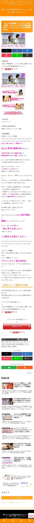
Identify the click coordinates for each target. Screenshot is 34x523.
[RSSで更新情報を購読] (25, 367)
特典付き (5, 346)
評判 (11, 346)
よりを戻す (13, 341)
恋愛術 (25, 339)
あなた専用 (5, 341)
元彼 (10, 344)
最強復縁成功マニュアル (23, 344)
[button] (27, 55)
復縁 (21, 339)
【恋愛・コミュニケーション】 (10, 339)
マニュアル (20, 341)
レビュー (28, 341)
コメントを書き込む (17, 497)
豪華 (15, 346)
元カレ (4, 344)
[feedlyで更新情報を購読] (9, 367)
